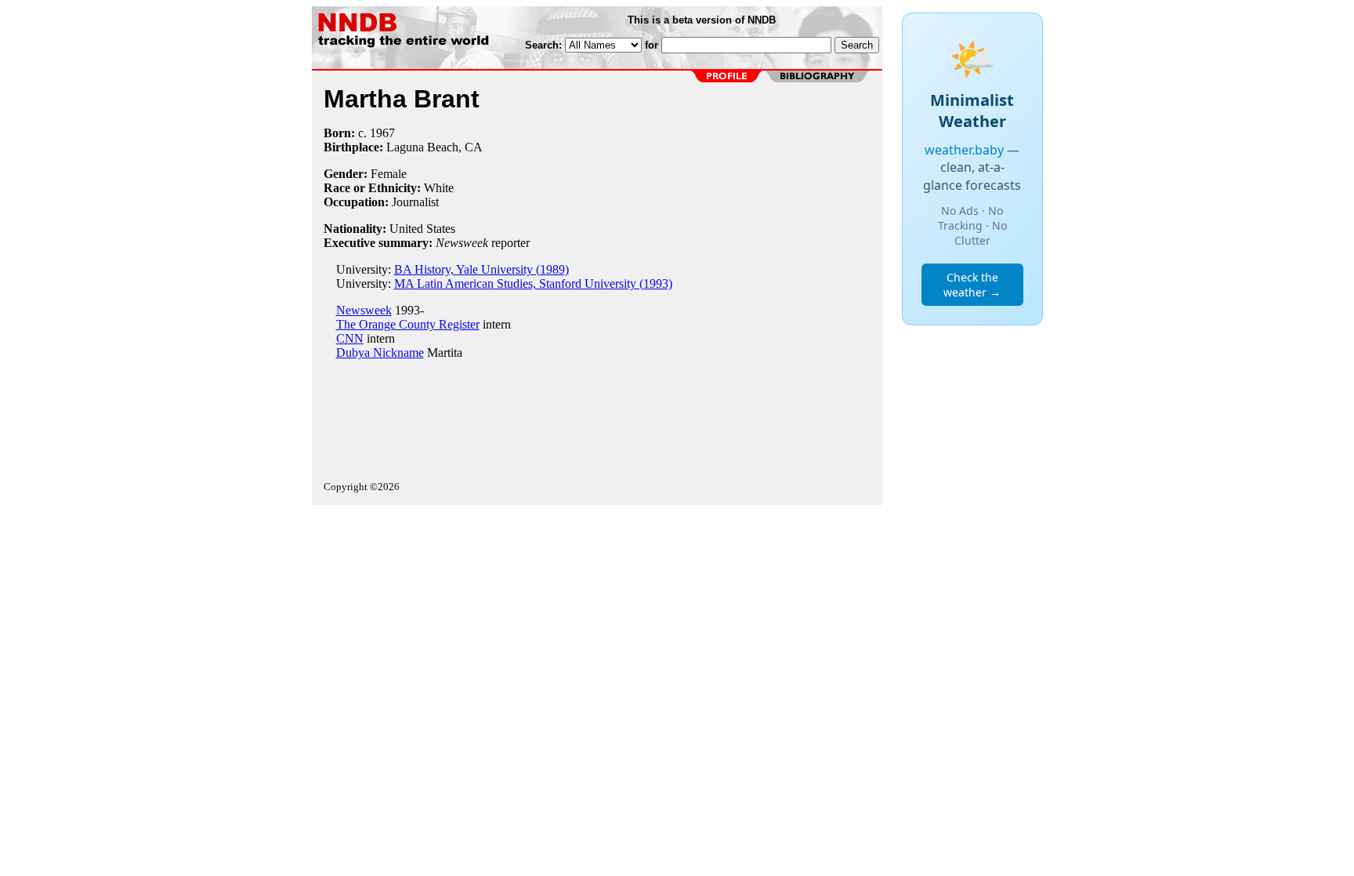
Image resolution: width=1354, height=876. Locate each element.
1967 (382, 133)
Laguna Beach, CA (434, 147)
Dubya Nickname (380, 352)
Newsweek (364, 310)
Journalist (415, 202)
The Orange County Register (408, 324)
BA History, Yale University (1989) (481, 269)
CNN (350, 338)
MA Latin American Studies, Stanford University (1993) (533, 283)
